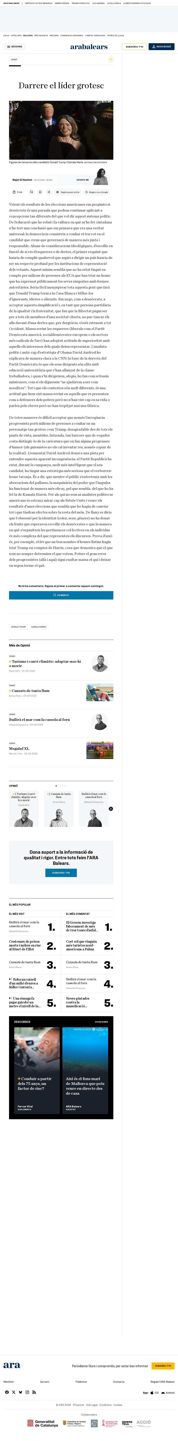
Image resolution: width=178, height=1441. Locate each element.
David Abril (23, 805)
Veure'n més (101, 1022)
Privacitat (78, 1404)
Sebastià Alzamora (93, 802)
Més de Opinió (19, 645)
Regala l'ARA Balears (163, 1381)
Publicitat (81, 1381)
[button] (56, 785)
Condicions (105, 1404)
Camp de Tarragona (95, 35)
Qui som (44, 1381)
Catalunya (16, 35)
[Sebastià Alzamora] (94, 817)
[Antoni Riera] (59, 817)
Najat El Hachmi (22, 179)
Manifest (8, 1381)
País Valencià (41, 35)
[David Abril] (24, 817)
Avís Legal (92, 1404)
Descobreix (22, 1021)
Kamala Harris (38, 626)
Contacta (118, 1381)
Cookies (117, 1404)
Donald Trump (18, 626)
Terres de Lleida (115, 35)
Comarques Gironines (71, 35)
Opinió (14, 59)
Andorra (54, 35)
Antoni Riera (59, 802)
